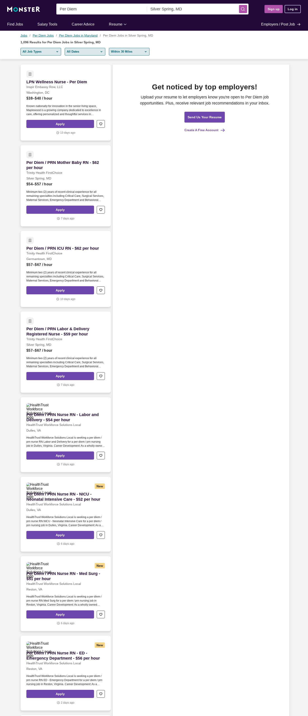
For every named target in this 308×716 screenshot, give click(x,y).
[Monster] (23, 9)
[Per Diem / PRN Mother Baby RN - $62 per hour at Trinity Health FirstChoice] (65, 186)
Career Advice (83, 24)
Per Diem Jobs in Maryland (78, 35)
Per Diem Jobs (43, 35)
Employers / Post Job (278, 24)
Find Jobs (15, 24)
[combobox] (101, 9)
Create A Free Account (201, 130)
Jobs (24, 35)
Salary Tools (47, 24)
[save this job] (101, 124)
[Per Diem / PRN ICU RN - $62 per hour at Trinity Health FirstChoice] (65, 269)
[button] (243, 9)
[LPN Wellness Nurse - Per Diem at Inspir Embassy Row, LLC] (65, 102)
